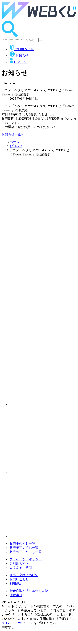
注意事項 (16, 595)
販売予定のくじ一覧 (24, 547)
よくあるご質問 (21, 567)
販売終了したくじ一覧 (26, 552)
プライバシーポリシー (26, 559)
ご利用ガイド (24, 49)
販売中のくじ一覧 (22, 543)
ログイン (20, 62)
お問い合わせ (19, 579)
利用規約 (16, 583)
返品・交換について (24, 575)
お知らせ (21, 55)
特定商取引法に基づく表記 (29, 591)
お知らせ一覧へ (13, 134)
